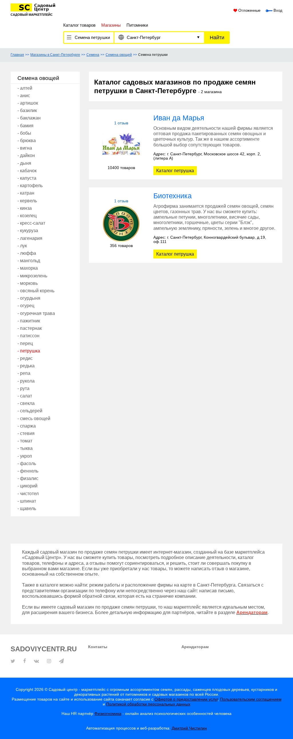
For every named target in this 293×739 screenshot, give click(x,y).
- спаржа (26, 426)
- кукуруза (27, 230)
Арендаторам (195, 646)
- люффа (26, 253)
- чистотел (28, 493)
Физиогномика (107, 713)
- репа (23, 373)
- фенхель (27, 471)
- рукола (26, 381)
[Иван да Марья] (121, 145)
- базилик (27, 110)
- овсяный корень (35, 290)
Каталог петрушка (175, 170)
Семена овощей (119, 55)
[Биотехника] (121, 223)
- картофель (30, 185)
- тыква (25, 448)
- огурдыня (28, 298)
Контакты (97, 646)
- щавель (26, 508)
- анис (23, 95)
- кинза (24, 208)
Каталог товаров (79, 25)
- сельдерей (29, 410)
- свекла (26, 403)
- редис (25, 358)
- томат (24, 440)
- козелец (27, 215)
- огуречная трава (36, 313)
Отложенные (248, 11)
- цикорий (27, 485)
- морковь (27, 283)
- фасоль (26, 463)
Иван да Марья (178, 118)
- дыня (24, 163)
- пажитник (28, 320)
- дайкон (26, 155)
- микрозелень (32, 275)
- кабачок (27, 170)
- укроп (24, 456)
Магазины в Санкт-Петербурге (55, 55)
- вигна (24, 148)
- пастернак (29, 328)
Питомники (137, 25)
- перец (25, 343)
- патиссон (28, 335)
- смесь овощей (33, 418)
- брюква (26, 140)
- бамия (25, 125)
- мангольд (28, 260)
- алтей (24, 88)
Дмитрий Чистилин (189, 728)
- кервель (27, 200)
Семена (92, 55)
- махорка (27, 268)
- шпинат (26, 501)
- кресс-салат (31, 223)
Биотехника (172, 196)
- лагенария (29, 238)
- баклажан (29, 117)
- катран (25, 193)
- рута (23, 388)
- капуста (26, 178)
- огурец (25, 305)
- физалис (27, 478)
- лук (22, 245)
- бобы (24, 133)
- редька (26, 365)
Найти (217, 37)
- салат (24, 395)
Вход (277, 11)
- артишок (27, 103)
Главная (17, 55)
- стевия (26, 433)
